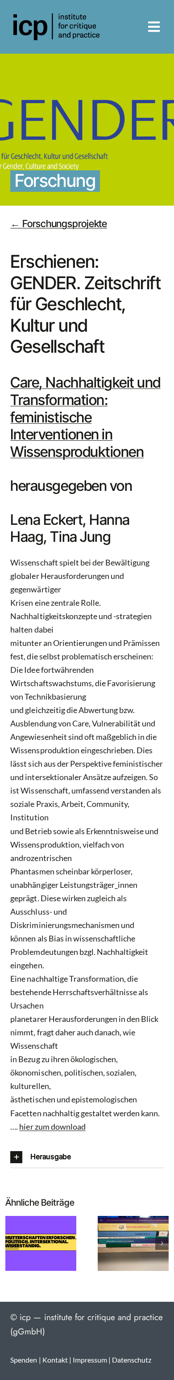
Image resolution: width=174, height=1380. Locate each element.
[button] (86, 1157)
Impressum (90, 1359)
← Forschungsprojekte (58, 223)
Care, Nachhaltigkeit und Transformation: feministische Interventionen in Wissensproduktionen (85, 417)
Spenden (23, 1359)
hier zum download (52, 1126)
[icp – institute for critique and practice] (56, 17)
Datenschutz (131, 1359)
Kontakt (55, 1359)
